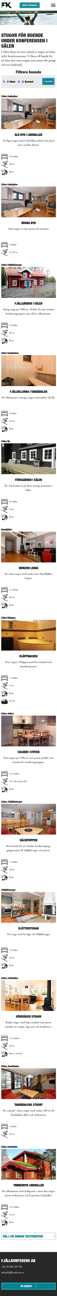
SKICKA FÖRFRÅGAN (29, 5)
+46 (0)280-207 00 (11, 1267)
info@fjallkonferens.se (12, 1272)
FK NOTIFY (26, 1286)
